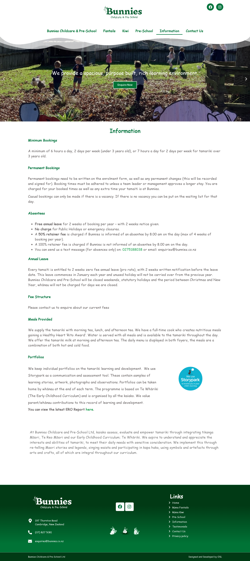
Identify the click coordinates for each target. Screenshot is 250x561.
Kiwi (125, 30)
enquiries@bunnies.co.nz (49, 541)
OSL (220, 556)
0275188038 (132, 249)
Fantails (109, 30)
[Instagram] (219, 7)
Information (169, 30)
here (89, 409)
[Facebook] (210, 7)
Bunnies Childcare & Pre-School (71, 30)
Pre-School (144, 30)
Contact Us (194, 30)
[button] (4, 79)
